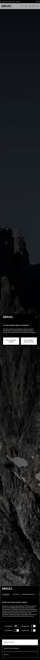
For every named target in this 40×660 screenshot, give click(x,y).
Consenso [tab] (6, 594)
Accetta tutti (9, 642)
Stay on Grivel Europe (11, 341)
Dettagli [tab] (16, 594)
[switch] (33, 626)
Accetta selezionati (11, 648)
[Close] (35, 317)
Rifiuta (6, 654)
